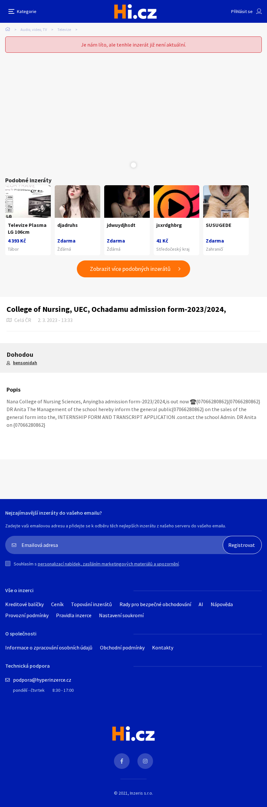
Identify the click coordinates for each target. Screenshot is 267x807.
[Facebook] (122, 761)
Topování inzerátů (91, 604)
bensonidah (25, 363)
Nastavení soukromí (121, 615)
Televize (64, 29)
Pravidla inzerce (73, 615)
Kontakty (162, 647)
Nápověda (222, 604)
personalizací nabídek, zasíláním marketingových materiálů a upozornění (108, 564)
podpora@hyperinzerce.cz (42, 679)
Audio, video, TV (34, 29)
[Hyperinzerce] (135, 11)
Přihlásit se (242, 11)
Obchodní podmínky (122, 647)
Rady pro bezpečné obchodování (155, 604)
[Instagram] (145, 761)
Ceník (57, 604)
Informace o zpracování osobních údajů (48, 647)
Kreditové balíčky (24, 604)
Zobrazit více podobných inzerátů (130, 268)
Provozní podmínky (27, 615)
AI (201, 604)
